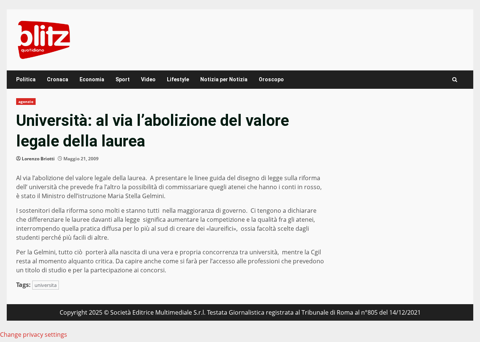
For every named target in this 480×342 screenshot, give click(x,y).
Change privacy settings (33, 334)
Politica (26, 79)
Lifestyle (178, 79)
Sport (123, 79)
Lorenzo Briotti (38, 158)
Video (148, 79)
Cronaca (57, 79)
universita (45, 285)
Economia (92, 79)
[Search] (454, 79)
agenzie (25, 101)
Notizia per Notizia (224, 79)
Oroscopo (271, 79)
